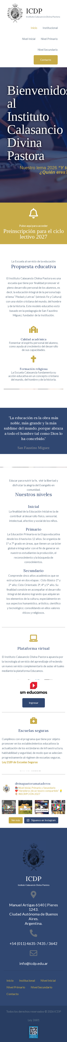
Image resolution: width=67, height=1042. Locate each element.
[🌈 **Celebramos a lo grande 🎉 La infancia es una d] (58, 807)
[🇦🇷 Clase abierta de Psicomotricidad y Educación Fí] (9, 807)
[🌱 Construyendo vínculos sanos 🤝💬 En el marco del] (42, 807)
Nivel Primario (49, 38)
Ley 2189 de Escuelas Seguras (20, 762)
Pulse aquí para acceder (33, 225)
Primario (33, 529)
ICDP (34, 11)
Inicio (34, 27)
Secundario (33, 570)
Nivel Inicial (28, 38)
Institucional (50, 27)
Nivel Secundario (48, 49)
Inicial (33, 506)
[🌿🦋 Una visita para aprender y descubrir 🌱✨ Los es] (25, 807)
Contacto (13, 994)
